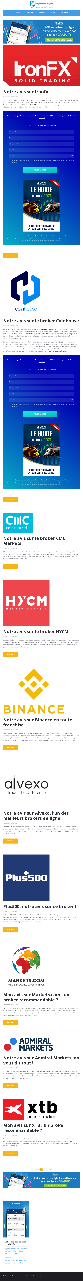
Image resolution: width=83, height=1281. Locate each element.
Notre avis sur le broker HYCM (36, 631)
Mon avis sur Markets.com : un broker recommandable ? (36, 997)
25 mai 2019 (14, 96)
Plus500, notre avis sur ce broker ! (39, 906)
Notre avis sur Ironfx (25, 91)
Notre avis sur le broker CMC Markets (34, 541)
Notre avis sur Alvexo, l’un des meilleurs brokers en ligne (36, 816)
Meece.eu (8, 1257)
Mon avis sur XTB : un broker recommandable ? (34, 1128)
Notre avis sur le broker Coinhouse (41, 320)
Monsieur (43, 125)
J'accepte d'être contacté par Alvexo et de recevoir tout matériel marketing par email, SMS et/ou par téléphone (42, 161)
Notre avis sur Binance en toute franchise (37, 722)
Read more (10, 255)
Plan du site (47, 1276)
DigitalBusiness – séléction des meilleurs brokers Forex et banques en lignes (16, 1251)
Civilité (29, 125)
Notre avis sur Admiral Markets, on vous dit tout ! (41, 1060)
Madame (53, 125)
